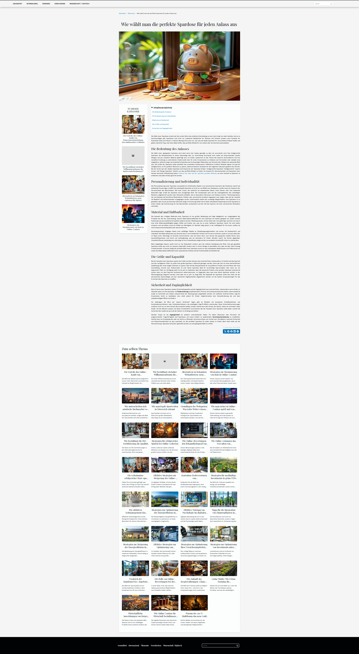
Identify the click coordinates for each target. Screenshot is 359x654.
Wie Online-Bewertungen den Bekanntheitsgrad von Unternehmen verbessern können (194, 445)
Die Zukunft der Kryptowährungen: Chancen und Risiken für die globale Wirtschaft (194, 583)
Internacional (32, 3)
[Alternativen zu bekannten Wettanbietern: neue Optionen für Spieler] (133, 184)
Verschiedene (60, 3)
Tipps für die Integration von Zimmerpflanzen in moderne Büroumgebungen (224, 512)
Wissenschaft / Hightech (79, 3)
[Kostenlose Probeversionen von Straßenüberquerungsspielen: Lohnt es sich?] (194, 464)
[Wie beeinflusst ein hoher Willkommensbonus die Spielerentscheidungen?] (133, 155)
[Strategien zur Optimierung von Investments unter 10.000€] (223, 533)
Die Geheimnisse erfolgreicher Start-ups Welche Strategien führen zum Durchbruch (135, 479)
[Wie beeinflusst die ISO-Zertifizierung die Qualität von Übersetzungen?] (135, 430)
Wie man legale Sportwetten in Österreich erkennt (165, 408)
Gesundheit (17, 3)
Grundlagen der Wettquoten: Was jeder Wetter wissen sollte (194, 409)
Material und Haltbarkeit (160, 120)
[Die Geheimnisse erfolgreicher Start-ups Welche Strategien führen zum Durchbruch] (135, 464)
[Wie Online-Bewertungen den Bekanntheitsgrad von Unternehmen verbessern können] (194, 430)
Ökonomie (46, 3)
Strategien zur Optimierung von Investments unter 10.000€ (223, 547)
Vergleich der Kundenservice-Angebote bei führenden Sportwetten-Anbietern (135, 583)
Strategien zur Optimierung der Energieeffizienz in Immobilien (165, 512)
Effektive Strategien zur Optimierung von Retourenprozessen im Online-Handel (165, 548)
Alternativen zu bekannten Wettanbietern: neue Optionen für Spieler (133, 198)
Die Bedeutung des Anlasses (161, 112)
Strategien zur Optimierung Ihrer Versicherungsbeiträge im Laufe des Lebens (194, 547)
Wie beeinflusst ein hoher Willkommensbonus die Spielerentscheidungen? (133, 169)
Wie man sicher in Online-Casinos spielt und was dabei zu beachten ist (223, 409)
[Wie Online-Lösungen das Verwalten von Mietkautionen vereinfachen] (223, 430)
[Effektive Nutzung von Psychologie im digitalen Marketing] (194, 499)
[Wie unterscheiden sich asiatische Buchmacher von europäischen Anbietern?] (135, 395)
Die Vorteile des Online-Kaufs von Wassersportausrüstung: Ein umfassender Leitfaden (133, 138)
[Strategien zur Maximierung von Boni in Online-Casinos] (133, 213)
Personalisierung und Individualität (164, 116)
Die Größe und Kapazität (160, 124)
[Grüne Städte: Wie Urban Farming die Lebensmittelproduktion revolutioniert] (223, 568)
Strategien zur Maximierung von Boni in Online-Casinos (133, 227)
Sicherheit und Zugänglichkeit (162, 128)
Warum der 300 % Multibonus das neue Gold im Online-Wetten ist (194, 616)
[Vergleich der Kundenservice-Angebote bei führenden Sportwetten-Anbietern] (135, 568)
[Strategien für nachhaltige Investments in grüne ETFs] (223, 464)
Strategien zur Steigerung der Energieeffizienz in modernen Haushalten (135, 547)
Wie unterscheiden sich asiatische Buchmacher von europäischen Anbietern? (135, 409)
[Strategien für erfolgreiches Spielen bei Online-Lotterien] (164, 430)
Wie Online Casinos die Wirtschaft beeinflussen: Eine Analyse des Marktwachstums (164, 617)
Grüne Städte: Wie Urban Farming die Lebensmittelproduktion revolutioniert (223, 583)
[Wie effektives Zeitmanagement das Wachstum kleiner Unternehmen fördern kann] (135, 499)
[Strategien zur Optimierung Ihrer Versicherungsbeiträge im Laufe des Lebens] (194, 533)
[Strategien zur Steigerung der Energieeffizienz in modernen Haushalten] (135, 533)
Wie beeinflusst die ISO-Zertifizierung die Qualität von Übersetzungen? (135, 443)
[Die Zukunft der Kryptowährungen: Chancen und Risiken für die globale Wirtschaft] (194, 568)
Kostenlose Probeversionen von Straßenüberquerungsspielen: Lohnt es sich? (195, 479)
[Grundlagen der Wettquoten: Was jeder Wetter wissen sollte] (194, 395)
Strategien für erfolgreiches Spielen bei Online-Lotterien (164, 442)
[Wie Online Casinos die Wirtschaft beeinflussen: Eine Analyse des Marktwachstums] (164, 602)
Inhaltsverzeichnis (163, 107)
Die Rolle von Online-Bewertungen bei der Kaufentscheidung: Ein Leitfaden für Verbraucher (164, 583)
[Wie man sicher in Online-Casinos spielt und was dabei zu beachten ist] (223, 395)
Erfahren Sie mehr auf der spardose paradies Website (198, 173)
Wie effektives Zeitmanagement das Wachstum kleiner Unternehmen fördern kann (135, 514)
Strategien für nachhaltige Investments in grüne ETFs (223, 477)
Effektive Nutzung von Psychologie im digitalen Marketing (194, 512)
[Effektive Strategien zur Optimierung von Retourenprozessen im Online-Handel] (164, 533)
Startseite (122, 13)
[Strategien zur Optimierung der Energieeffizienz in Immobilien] (164, 499)
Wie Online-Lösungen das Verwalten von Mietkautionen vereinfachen (223, 443)
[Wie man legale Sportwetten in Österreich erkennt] (164, 395)
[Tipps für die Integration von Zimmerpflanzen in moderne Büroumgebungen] (223, 499)
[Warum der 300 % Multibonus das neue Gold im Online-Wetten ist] (194, 602)
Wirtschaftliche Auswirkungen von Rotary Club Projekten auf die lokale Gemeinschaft (135, 617)
